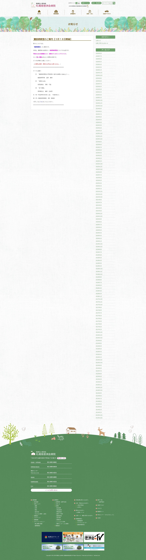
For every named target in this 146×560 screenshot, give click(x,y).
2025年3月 (99, 94)
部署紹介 (36, 515)
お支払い (79, 507)
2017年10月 (99, 304)
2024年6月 (99, 117)
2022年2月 (99, 186)
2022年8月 (99, 172)
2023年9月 (99, 141)
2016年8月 (99, 343)
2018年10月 (99, 274)
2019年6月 (99, 255)
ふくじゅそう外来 (60, 521)
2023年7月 (99, 147)
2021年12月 (99, 191)
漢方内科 (58, 517)
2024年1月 (99, 130)
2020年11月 (99, 213)
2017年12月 (99, 299)
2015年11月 (99, 360)
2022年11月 (99, 166)
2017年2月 (99, 326)
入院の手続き (80, 505)
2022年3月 (99, 183)
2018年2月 (99, 293)
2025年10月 (99, 75)
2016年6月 (99, 346)
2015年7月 (99, 371)
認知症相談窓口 (81, 524)
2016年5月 (99, 348)
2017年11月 (99, 302)
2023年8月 (99, 144)
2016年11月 (99, 335)
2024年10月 (99, 105)
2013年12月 (99, 415)
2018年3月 (99, 291)
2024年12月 (99, 100)
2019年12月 (99, 244)
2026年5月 (99, 61)
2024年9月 (99, 108)
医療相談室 (80, 520)
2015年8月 (99, 368)
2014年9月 (99, 393)
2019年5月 (99, 257)
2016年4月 (99, 351)
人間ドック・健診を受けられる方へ (84, 515)
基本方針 (37, 511)
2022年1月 (99, 188)
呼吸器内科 (59, 511)
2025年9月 (99, 78)
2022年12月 (99, 164)
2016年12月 (99, 332)
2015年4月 (99, 379)
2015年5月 (99, 376)
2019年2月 (99, 266)
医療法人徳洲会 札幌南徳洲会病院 (64, 555)
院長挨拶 (36, 502)
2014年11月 (99, 387)
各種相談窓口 (79, 518)
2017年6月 (99, 315)
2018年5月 (99, 285)
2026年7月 (99, 56)
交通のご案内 (62, 458)
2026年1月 (99, 70)
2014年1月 (99, 412)
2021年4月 (99, 208)
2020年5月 (99, 230)
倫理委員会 (37, 525)
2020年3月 (99, 235)
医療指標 (36, 519)
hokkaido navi (97, 555)
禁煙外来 (58, 519)
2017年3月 (99, 324)
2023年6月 (99, 150)
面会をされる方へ (80, 510)
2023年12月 (99, 133)
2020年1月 (99, 241)
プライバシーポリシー (39, 521)
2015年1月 (99, 384)
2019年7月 (99, 252)
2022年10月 (99, 169)
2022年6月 (99, 177)
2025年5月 (99, 89)
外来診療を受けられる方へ (82, 500)
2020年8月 (99, 222)
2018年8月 (99, 279)
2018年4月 (99, 288)
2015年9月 (99, 365)
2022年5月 (99, 180)
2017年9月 (99, 307)
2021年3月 (99, 210)
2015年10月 (99, 362)
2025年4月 (99, 92)
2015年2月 (99, 382)
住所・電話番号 (96, 3)
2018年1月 (99, 296)
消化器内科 (59, 509)
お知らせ (98, 40)
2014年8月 (99, 395)
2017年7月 (99, 313)
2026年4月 (99, 64)
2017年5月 (99, 318)
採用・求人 (100, 500)
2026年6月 (99, 59)
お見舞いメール (80, 512)
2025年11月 (99, 72)
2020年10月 (99, 216)
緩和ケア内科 (59, 513)
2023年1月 (99, 161)
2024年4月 (99, 122)
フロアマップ (37, 517)
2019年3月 (99, 263)
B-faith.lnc (90, 555)
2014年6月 (99, 401)
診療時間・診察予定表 (61, 502)
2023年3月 (99, 155)
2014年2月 (99, 409)
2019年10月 (99, 246)
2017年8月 (99, 310)
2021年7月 (99, 202)
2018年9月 (99, 277)
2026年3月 (99, 67)
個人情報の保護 (38, 523)
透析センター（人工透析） (62, 523)
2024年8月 (99, 111)
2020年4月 (99, 233)
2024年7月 (99, 114)
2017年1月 (99, 329)
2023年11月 (99, 136)
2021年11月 (99, 194)
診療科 (57, 505)
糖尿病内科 (59, 515)
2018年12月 (99, 268)
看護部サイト (100, 511)
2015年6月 (99, 373)
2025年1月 (99, 97)
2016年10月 (99, 337)
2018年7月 (99, 282)
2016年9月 (99, 340)
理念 (36, 509)
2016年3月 (99, 354)
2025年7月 (99, 83)
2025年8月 (99, 81)
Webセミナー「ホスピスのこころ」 (106, 514)
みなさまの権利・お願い (41, 513)
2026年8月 (99, 53)
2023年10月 (99, 139)
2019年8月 (99, 249)
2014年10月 (99, 390)
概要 (36, 505)
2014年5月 (99, 404)
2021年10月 (99, 197)
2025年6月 (99, 86)
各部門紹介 (101, 502)
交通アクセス (85, 3)
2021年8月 (99, 199)
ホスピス (99, 508)
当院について (37, 504)
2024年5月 (99, 119)
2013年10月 (99, 418)
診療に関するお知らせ (102, 43)
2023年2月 (99, 158)
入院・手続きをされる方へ (82, 503)
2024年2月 (99, 128)
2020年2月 (99, 238)
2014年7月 (99, 398)
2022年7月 (99, 175)
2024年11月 (99, 103)
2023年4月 (99, 152)
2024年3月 (99, 125)
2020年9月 (99, 219)
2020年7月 (99, 224)
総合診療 (58, 507)
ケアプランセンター (82, 522)
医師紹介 (58, 525)
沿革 (36, 507)
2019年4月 (99, 260)
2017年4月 (99, 321)
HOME (99, 518)
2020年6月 (99, 227)
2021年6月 (99, 205)
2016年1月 (99, 357)
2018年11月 (99, 271)
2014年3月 (99, 406)
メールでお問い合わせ (51, 490)
